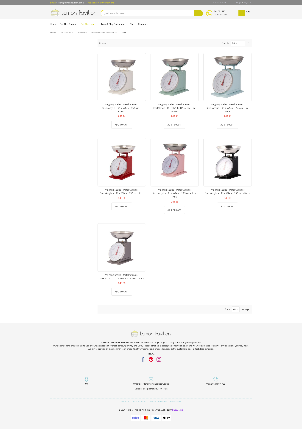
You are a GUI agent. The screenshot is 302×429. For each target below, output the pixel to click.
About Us (125, 401)
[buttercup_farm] (159, 359)
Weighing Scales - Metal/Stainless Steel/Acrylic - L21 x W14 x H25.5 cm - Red (121, 191)
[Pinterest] (151, 359)
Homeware (82, 32)
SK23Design (178, 409)
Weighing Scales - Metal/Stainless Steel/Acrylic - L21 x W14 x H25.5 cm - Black (227, 191)
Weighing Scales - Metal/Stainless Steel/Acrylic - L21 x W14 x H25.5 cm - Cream (121, 108)
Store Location (219, 2)
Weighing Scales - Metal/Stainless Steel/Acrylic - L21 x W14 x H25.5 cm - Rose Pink (174, 193)
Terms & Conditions (158, 401)
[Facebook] (143, 359)
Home (53, 32)
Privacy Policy (139, 401)
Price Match (175, 401)
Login (238, 2)
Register (248, 2)
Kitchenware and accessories (104, 32)
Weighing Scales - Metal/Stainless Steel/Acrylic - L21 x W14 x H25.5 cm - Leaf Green (174, 108)
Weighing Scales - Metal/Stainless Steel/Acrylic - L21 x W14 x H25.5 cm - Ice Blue (228, 108)
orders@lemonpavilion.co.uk (70, 2)
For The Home (66, 32)
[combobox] (147, 13)
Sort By (225, 43)
